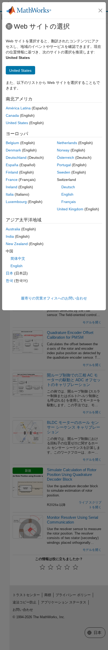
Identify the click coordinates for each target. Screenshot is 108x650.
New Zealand (17, 244)
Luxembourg (16, 202)
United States (17, 123)
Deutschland (16, 157)
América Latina (18, 108)
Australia (13, 229)
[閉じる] (100, 10)
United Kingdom (70, 209)
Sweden (63, 172)
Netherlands (67, 143)
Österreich (65, 157)
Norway (63, 150)
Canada (12, 115)
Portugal (64, 165)
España (12, 165)
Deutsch (68, 187)
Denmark (13, 150)
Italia (10, 194)
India (10, 236)
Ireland (11, 187)
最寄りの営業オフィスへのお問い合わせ (54, 298)
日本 (9, 273)
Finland (12, 172)
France (12, 179)
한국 (9, 280)
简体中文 (17, 258)
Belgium (12, 143)
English (67, 194)
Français (68, 202)
